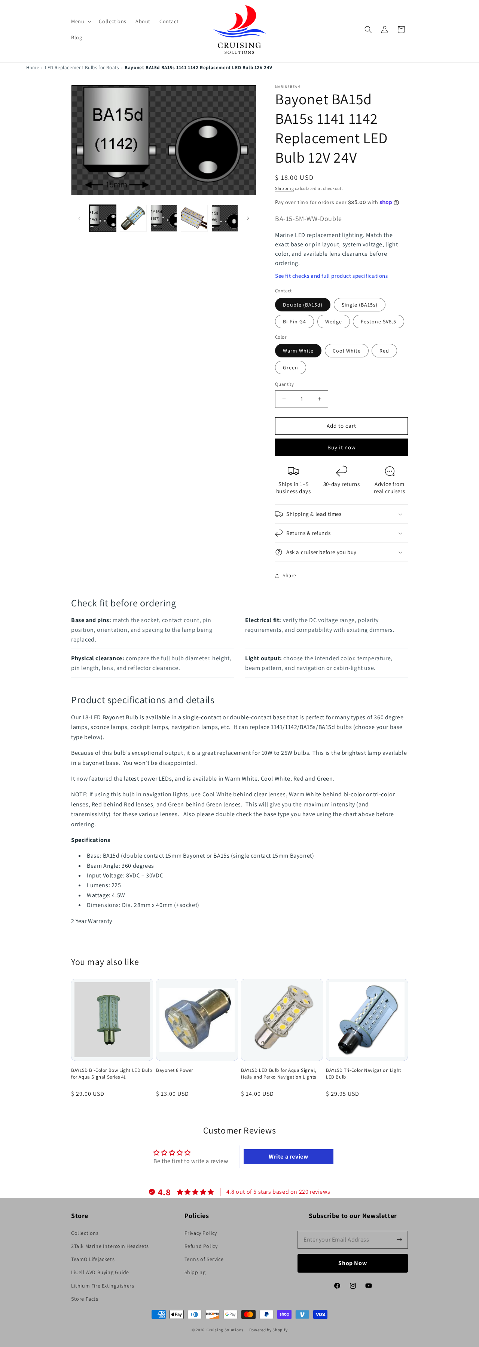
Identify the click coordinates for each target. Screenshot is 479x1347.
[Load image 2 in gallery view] (133, 218)
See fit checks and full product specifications (331, 275)
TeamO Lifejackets (93, 1259)
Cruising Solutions (225, 1329)
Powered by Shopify (268, 1329)
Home (32, 67)
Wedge (333, 321)
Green (290, 367)
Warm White (298, 350)
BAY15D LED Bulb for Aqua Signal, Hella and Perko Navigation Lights (278, 1073)
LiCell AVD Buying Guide (100, 1272)
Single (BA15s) (360, 304)
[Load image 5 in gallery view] (224, 218)
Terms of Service (204, 1259)
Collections (85, 1233)
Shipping (284, 188)
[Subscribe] (399, 1240)
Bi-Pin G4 (294, 321)
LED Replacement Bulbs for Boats (82, 67)
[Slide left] (79, 218)
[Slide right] (248, 218)
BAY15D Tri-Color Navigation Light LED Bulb (363, 1073)
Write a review (288, 1156)
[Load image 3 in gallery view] (163, 218)
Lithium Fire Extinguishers (102, 1285)
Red (384, 350)
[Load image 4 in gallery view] (194, 218)
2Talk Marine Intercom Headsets (110, 1246)
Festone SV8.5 (378, 321)
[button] (80, 21)
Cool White (347, 350)
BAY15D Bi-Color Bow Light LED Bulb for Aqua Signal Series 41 (111, 1073)
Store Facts (84, 1298)
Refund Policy (201, 1246)
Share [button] (289, 575)
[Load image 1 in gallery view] (102, 218)
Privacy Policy (200, 1233)
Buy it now (341, 447)
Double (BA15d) (303, 304)
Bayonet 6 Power (174, 1070)
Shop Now (353, 1263)
